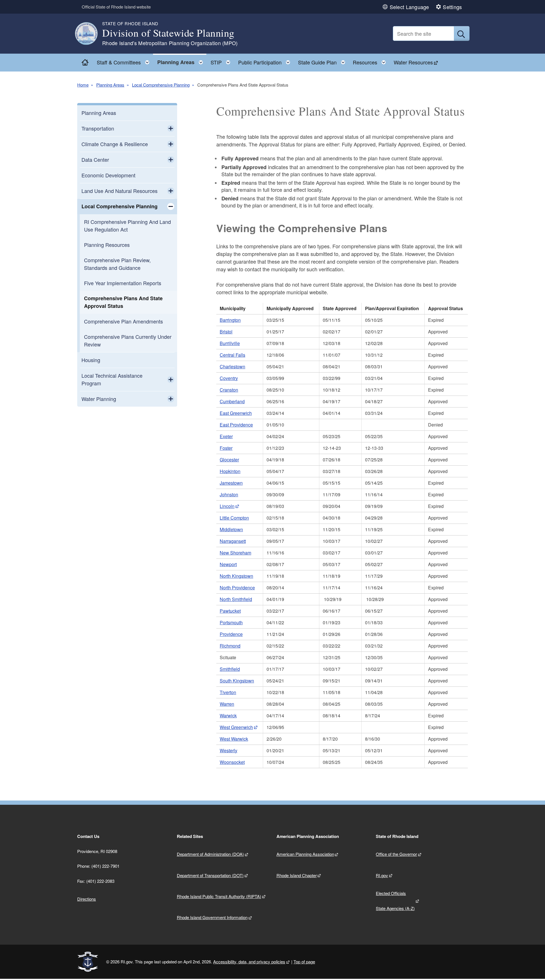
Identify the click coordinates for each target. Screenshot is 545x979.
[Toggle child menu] (170, 128)
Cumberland (232, 401)
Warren (227, 704)
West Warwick (234, 739)
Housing (90, 360)
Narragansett (233, 541)
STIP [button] (222, 61)
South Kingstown (237, 680)
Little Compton (234, 517)
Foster (226, 448)
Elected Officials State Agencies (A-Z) (395, 900)
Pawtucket (230, 611)
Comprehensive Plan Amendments (123, 321)
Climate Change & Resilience (114, 144)
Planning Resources (107, 244)
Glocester (229, 459)
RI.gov (382, 875)
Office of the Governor (396, 854)
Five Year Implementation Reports (122, 283)
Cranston (229, 389)
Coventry (229, 378)
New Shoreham (235, 552)
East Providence (236, 424)
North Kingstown (236, 576)
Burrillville (230, 343)
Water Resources (413, 62)
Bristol (226, 331)
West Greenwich (236, 727)
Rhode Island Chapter (296, 875)
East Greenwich (236, 413)
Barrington (230, 320)
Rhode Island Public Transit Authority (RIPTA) (219, 896)
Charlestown (232, 366)
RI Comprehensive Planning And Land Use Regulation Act (127, 225)
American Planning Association (305, 854)
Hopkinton (230, 471)
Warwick (228, 715)
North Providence (237, 587)
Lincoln (227, 506)
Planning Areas (110, 85)
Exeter (226, 436)
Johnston (229, 494)
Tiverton (228, 692)
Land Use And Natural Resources (119, 190)
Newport (228, 564)
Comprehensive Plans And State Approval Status (123, 302)
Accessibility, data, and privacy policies (249, 962)
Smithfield (230, 669)
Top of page (304, 962)
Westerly (228, 750)
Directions (86, 899)
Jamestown (231, 483)
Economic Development (108, 175)
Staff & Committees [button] (125, 61)
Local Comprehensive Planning (161, 85)
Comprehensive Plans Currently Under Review (127, 340)
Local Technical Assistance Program (111, 379)
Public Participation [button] (266, 61)
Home (83, 85)
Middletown (231, 529)
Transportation (97, 128)
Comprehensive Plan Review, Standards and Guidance (117, 263)
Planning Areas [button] (181, 61)
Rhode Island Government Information (212, 917)
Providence (231, 634)
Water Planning (98, 398)
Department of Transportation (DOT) (210, 875)
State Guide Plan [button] (323, 61)
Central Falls (232, 355)
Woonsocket (232, 762)
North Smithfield (236, 599)
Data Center (95, 159)
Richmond (230, 645)
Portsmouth (231, 622)
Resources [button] (371, 61)
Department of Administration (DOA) (210, 854)
